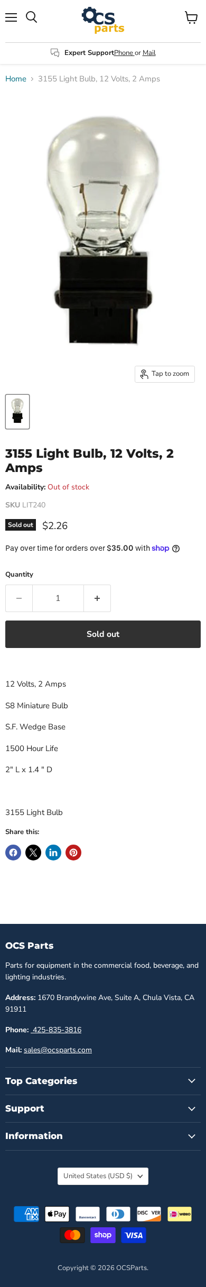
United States (98, 1176)
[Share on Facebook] (13, 852)
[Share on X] (33, 852)
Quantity (19, 575)
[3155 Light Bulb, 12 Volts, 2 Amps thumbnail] (17, 412)
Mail (149, 53)
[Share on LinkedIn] (53, 852)
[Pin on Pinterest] (73, 852)
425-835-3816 (56, 1030)
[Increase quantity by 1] (97, 598)
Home (15, 79)
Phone (124, 53)
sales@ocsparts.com (58, 1050)
